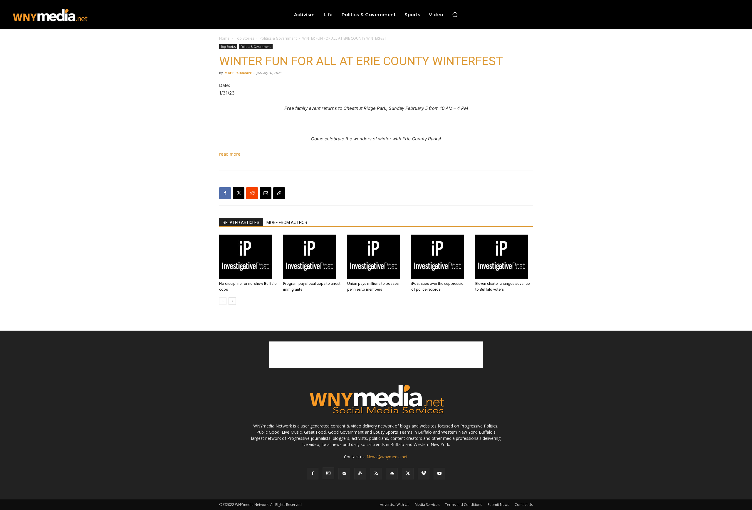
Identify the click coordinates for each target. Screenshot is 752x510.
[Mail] (344, 473)
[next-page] (232, 301)
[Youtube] (439, 473)
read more (230, 154)
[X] (238, 193)
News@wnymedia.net (387, 456)
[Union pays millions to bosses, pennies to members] (376, 257)
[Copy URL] (279, 193)
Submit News (498, 504)
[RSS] (376, 473)
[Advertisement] (376, 354)
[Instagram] (328, 473)
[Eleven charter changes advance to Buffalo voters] (504, 257)
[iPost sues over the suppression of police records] (440, 257)
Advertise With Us (394, 504)
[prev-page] (222, 301)
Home (224, 38)
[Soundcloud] (392, 473)
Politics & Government (278, 38)
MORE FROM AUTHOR (286, 222)
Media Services (427, 504)
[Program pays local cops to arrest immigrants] (312, 257)
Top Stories (244, 38)
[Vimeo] (423, 473)
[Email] (265, 193)
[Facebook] (225, 193)
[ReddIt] (252, 193)
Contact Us (524, 504)
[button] (455, 15)
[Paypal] (360, 473)
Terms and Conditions (463, 504)
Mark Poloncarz (238, 72)
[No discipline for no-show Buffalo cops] (248, 257)
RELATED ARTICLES (241, 222)
